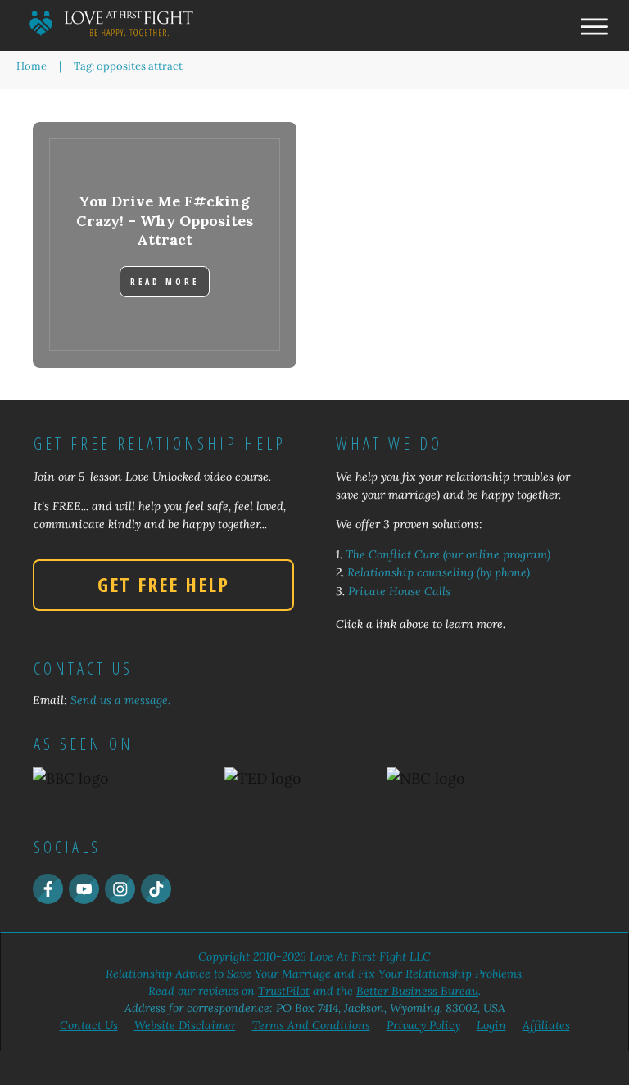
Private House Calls (399, 591)
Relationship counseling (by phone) (438, 572)
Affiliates (546, 1025)
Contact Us (89, 1025)
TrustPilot (284, 990)
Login (491, 1025)
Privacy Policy (423, 1025)
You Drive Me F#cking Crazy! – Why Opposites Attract (164, 220)
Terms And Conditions (311, 1025)
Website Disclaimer (185, 1025)
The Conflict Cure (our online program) (448, 554)
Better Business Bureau (417, 990)
